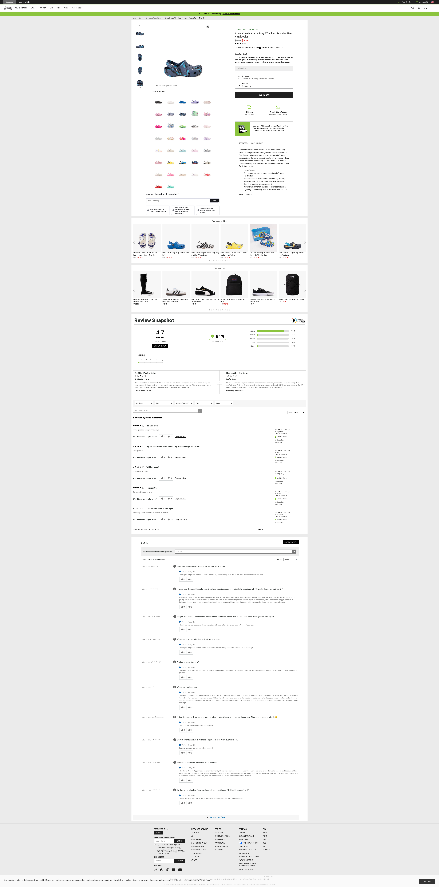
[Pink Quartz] (207, 99)
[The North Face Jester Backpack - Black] (292, 284)
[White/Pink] (207, 123)
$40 (222, 304)
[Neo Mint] (195, 111)
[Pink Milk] (195, 147)
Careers (242, 833)
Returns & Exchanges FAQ (278, 114)
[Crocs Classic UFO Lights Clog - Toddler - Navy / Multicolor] (292, 238)
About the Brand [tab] (257, 143)
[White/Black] (195, 123)
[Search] (413, 8)
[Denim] (170, 123)
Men (264, 839)
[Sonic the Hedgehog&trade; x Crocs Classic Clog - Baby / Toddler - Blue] (263, 238)
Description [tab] (243, 143)
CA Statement (244, 853)
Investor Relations (246, 860)
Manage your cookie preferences (57, 880)
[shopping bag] (433, 8)
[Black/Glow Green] (207, 159)
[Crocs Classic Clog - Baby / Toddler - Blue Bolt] (176, 238)
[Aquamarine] (182, 147)
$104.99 (136, 304)
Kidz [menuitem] (59, 8)
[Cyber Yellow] (170, 159)
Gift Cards (219, 850)
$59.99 (252, 304)
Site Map (194, 860)
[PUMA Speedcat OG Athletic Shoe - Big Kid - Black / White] (205, 284)
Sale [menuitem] (66, 8)
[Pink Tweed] (158, 111)
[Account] (426, 8)
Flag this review (180, 437)
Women (265, 836)
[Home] (8, 8)
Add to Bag (264, 95)
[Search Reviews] (200, 411)
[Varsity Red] (158, 183)
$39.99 (193, 257)
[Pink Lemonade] (170, 171)
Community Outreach (246, 836)
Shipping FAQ (249, 114)
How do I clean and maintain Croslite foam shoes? (207, 210)
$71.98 (283, 302)
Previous (140, 25)
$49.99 (135, 257)
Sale (264, 846)
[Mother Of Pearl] (195, 135)
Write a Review (160, 346)
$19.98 (140, 257)
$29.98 (286, 257)
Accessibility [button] (423, 2)
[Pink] (158, 159)
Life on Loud (219, 833)
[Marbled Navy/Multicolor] (182, 111)
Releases (266, 850)
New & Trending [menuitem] (21, 8)
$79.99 (164, 304)
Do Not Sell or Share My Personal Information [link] (247, 865)
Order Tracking (407, 2)
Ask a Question (290, 542)
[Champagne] (158, 171)
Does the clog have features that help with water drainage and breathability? (182, 210)
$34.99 (164, 257)
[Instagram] (168, 870)
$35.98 (225, 304)
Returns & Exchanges (199, 843)
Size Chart (243, 54)
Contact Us (195, 833)
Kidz (264, 843)
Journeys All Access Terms (249, 857)
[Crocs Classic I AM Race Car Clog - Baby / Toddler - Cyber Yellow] (234, 238)
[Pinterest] (162, 870)
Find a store (159, 857)
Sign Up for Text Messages (164, 837)
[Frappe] (182, 171)
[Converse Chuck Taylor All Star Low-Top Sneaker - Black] (263, 284)
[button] (433, 2)
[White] (170, 99)
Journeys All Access (222, 836)
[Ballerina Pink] (207, 111)
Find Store (179, 861)
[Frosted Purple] (170, 111)
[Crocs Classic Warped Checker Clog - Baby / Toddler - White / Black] (205, 238)
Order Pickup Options (198, 850)
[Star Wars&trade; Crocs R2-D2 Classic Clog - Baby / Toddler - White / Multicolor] (147, 238)
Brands (265, 833)
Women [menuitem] (43, 8)
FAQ (192, 836)
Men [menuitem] (51, 8)
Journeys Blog (220, 839)
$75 (280, 302)
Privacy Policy (244, 839)
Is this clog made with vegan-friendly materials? (158, 210)
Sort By (279, 559)
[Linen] (170, 147)
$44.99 (223, 257)
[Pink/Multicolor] (182, 135)
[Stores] (419, 8)
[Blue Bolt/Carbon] (195, 159)
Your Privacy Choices (250, 843)
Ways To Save (220, 843)
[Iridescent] (158, 135)
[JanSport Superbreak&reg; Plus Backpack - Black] (234, 284)
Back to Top (155, 529)
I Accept (427, 881)
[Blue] (182, 159)
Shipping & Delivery (198, 846)
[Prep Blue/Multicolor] (182, 123)
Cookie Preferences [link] (246, 869)
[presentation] (21, 8)
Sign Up (158, 832)
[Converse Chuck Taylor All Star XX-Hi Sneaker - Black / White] (147, 284)
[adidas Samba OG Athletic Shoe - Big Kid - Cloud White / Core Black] (176, 284)
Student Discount (221, 846)
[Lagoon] (170, 183)
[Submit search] (294, 552)
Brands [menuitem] (33, 8)
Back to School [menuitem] (77, 8)
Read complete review (143, 391)
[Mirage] (207, 147)
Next (140, 87)
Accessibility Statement (248, 850)
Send (214, 200)
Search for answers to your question (157, 552)
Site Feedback (196, 857)
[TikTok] (156, 870)
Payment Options (197, 853)
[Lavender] (195, 99)
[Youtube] (181, 870)
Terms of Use (243, 846)
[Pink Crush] (158, 123)
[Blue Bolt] (182, 99)
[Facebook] (174, 870)
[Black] (158, 99)
